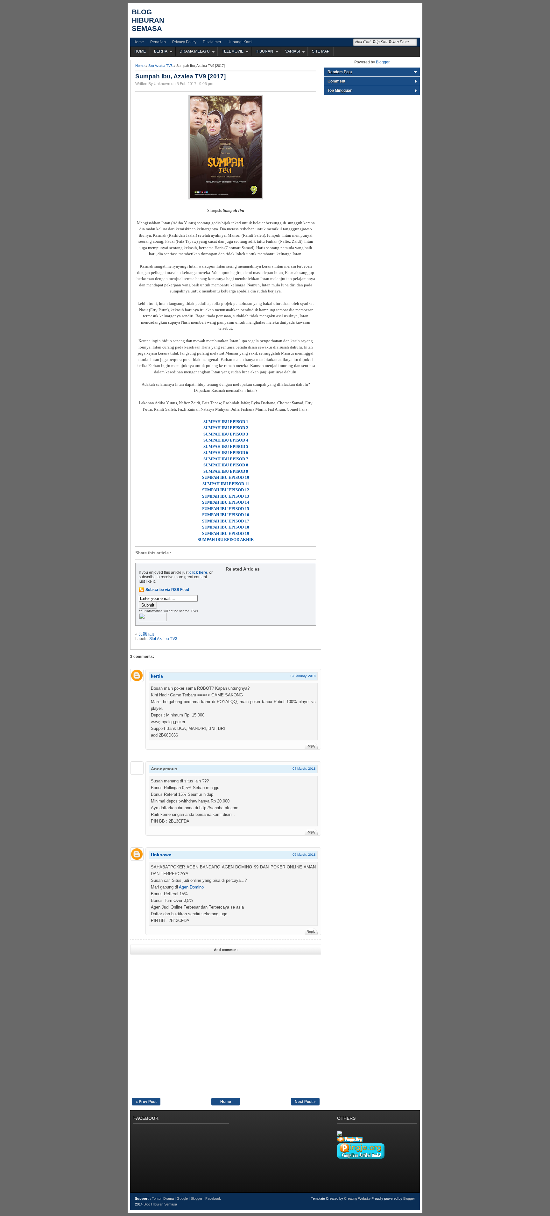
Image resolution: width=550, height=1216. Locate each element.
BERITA (160, 51)
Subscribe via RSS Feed (167, 589)
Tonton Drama (163, 1198)
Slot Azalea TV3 (160, 66)
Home (138, 42)
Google (182, 1198)
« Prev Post (146, 1101)
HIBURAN (264, 51)
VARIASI (292, 51)
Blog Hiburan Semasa (148, 20)
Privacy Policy (184, 42)
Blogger (382, 62)
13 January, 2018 (303, 676)
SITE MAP (320, 51)
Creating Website (357, 1198)
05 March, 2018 (304, 854)
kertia (157, 676)
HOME (140, 51)
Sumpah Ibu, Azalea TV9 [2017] (180, 76)
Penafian (158, 42)
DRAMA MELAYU (195, 51)
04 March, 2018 (304, 768)
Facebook (213, 1198)
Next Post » (305, 1101)
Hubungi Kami (240, 42)
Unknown (161, 854)
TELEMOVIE (232, 51)
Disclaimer (212, 42)
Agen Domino (191, 887)
